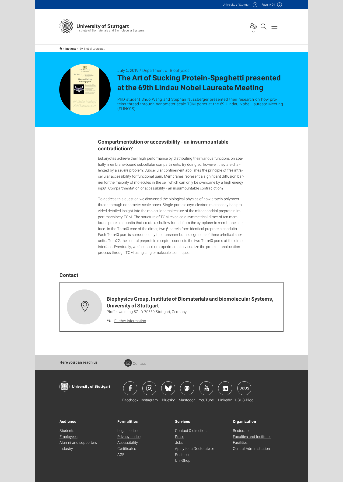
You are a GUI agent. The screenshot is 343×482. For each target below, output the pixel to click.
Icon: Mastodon (187, 388)
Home (61, 48)
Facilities (240, 442)
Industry (66, 448)
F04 (268, 4)
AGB (121, 454)
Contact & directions (191, 430)
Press (179, 436)
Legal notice (127, 430)
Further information (130, 320)
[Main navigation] (274, 26)
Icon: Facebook (130, 388)
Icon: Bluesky (168, 388)
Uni (236, 4)
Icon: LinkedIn (225, 388)
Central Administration (251, 448)
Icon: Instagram (149, 388)
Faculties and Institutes (252, 436)
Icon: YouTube (206, 388)
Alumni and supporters (78, 442)
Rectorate (240, 430)
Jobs (179, 442)
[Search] (263, 26)
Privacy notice (128, 436)
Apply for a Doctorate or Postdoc (194, 451)
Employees (68, 436)
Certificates (126, 448)
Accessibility (127, 442)
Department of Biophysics (165, 70)
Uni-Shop (182, 460)
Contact (139, 363)
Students (67, 430)
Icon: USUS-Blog (244, 388)
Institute (70, 48)
